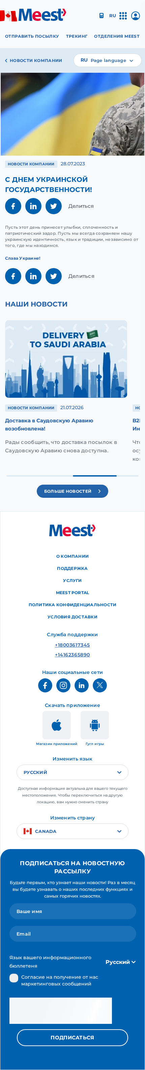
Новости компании (36, 60)
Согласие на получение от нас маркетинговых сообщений (59, 980)
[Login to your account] (135, 18)
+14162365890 (72, 655)
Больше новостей (67, 491)
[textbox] (107, 60)
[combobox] (108, 60)
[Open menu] (123, 18)
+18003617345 (72, 645)
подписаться (72, 1037)
